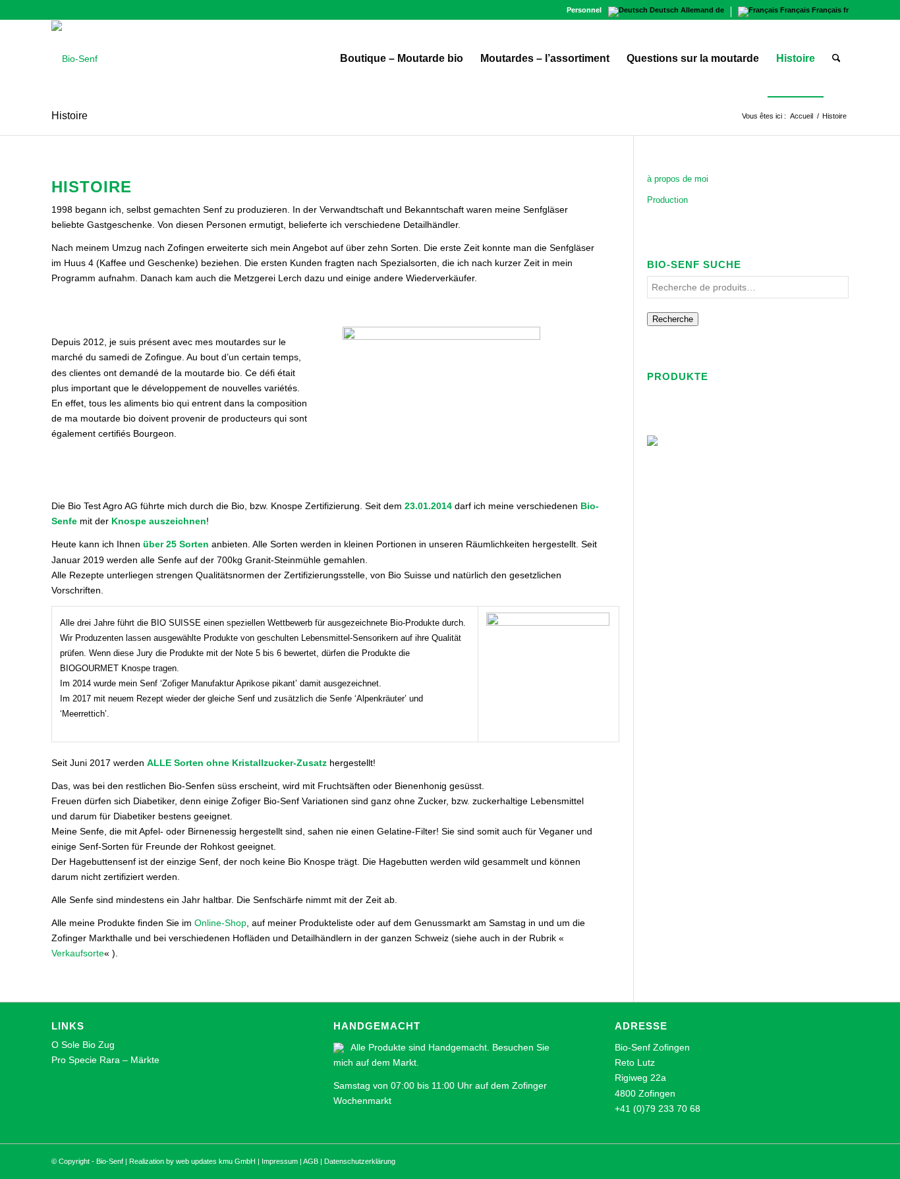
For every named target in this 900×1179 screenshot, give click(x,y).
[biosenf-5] (74, 58)
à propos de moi (677, 179)
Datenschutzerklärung (359, 1161)
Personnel (584, 10)
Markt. (406, 1062)
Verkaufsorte (77, 953)
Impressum (280, 1161)
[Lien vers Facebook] (55, 10)
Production (667, 200)
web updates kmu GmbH (216, 1161)
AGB (310, 1161)
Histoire (69, 115)
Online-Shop (220, 923)
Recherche (672, 319)
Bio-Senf (109, 1161)
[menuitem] (581, 10)
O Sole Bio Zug (83, 1044)
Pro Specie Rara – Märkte (105, 1060)
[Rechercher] (836, 58)
